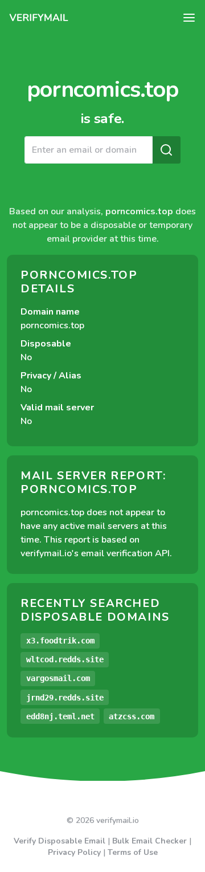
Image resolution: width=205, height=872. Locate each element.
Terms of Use (133, 852)
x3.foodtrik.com (60, 640)
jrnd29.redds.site (65, 697)
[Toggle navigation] (189, 18)
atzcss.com (131, 716)
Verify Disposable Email (59, 841)
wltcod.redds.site (65, 659)
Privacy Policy (74, 852)
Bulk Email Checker (149, 841)
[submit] (166, 150)
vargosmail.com (58, 678)
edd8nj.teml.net (60, 716)
